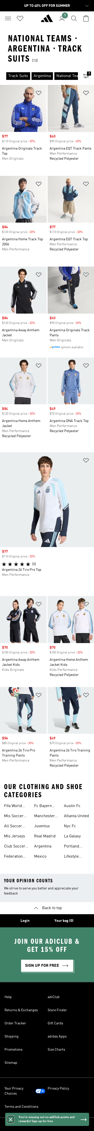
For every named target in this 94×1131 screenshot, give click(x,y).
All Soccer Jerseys (13, 826)
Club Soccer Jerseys (14, 847)
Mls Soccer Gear (14, 816)
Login (25, 921)
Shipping (12, 1036)
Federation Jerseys (13, 857)
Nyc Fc (70, 826)
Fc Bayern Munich (43, 806)
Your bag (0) (63, 921)
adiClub (54, 997)
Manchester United (44, 816)
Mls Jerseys (14, 836)
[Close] (11, 1119)
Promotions (14, 1049)
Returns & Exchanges (21, 1010)
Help (8, 997)
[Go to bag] (86, 18)
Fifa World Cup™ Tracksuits (13, 806)
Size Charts (56, 1049)
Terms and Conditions (21, 1107)
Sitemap (11, 1063)
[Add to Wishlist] (39, 94)
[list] (39, 76)
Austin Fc (72, 806)
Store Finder (57, 1010)
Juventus (42, 826)
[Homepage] (47, 20)
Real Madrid (45, 836)
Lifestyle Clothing (71, 857)
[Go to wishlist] (20, 18)
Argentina (42, 846)
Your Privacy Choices (14, 1091)
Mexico (40, 857)
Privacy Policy (58, 1088)
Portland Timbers (71, 847)
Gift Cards (55, 1023)
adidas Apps (57, 1036)
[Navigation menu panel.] (8, 18)
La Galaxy (72, 836)
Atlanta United (76, 816)
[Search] (74, 18)
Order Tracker (15, 1023)
